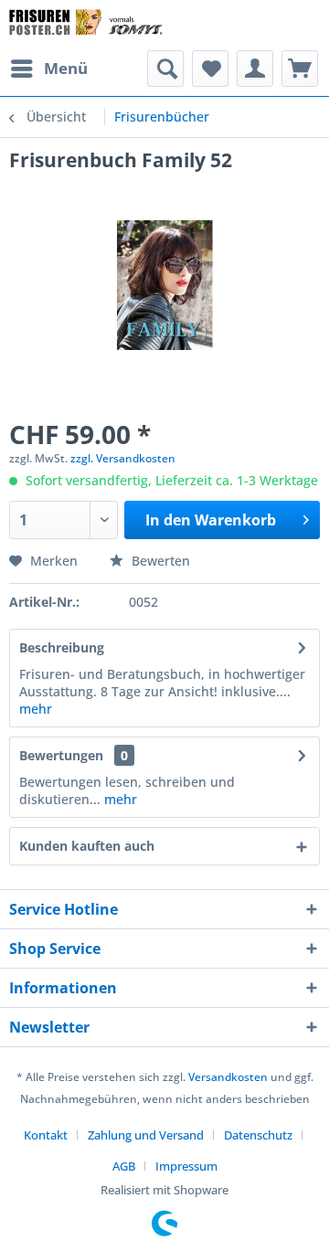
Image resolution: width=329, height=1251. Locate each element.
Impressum (186, 1166)
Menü (66, 68)
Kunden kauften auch (86, 845)
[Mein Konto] (255, 68)
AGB (123, 1166)
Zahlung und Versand (146, 1135)
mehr (35, 708)
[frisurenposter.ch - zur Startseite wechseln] (86, 25)
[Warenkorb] (299, 68)
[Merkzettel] (210, 68)
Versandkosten (228, 1077)
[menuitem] (48, 68)
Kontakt (46, 1135)
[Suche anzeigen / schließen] (165, 68)
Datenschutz (258, 1135)
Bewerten (159, 560)
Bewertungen (61, 755)
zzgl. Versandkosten (122, 458)
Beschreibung (61, 647)
